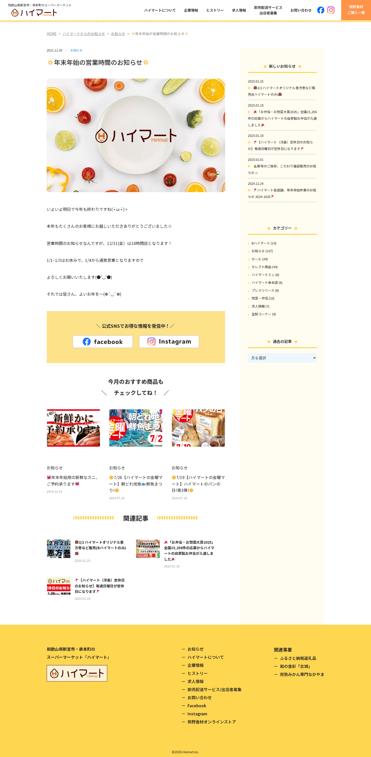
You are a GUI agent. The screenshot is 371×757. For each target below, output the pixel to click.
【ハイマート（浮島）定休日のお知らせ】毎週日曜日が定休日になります (100, 585)
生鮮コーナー (261, 314)
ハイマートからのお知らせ (84, 33)
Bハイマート (261, 243)
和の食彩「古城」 (296, 666)
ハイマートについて (160, 10)
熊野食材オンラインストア (212, 722)
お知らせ (118, 33)
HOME (52, 33)
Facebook (197, 705)
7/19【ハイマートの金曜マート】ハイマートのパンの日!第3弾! (198, 483)
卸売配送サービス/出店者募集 (215, 689)
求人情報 (239, 10)
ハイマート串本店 (265, 282)
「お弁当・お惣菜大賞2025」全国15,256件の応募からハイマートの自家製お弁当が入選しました (189, 551)
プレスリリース (263, 290)
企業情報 (191, 10)
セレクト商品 (261, 266)
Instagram (197, 714)
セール (256, 259)
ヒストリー (215, 10)
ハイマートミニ (263, 274)
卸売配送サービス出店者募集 (268, 10)
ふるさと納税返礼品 (298, 658)
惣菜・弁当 (260, 298)
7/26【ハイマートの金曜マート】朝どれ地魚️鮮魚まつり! (135, 483)
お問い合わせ (301, 10)
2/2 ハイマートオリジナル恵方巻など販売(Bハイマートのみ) (100, 545)
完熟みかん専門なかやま (302, 674)
